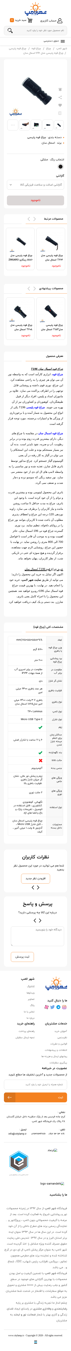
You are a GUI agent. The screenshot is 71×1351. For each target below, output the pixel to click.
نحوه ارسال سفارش (25, 1037)
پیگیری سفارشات (58, 1062)
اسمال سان (48, 143)
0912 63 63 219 (57, 1134)
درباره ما (31, 1018)
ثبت (60, 1097)
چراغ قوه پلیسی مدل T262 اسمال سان (52, 257)
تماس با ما (29, 1011)
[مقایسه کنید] (60, 113)
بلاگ (32, 1005)
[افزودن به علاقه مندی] (60, 105)
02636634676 (38, 1134)
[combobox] (35, 185)
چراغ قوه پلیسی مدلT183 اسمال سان (52, 327)
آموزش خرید (60, 1031)
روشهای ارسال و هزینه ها (54, 1056)
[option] (51, 249)
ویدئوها (31, 993)
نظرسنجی (62, 1037)
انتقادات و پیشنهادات (56, 1050)
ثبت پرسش (22, 957)
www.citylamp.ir (16, 1335)
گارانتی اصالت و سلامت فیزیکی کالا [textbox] (41, 185)
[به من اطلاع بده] (60, 89)
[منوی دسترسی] (62, 41)
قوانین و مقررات (58, 1043)
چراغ (48, 48)
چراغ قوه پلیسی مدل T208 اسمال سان (21, 327)
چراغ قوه (36, 48)
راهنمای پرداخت (27, 1031)
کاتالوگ (31, 986)
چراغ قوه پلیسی (17, 48)
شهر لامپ (61, 48)
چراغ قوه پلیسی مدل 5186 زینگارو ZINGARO (20, 257)
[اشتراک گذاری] (60, 97)
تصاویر (31, 999)
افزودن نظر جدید (36, 878)
